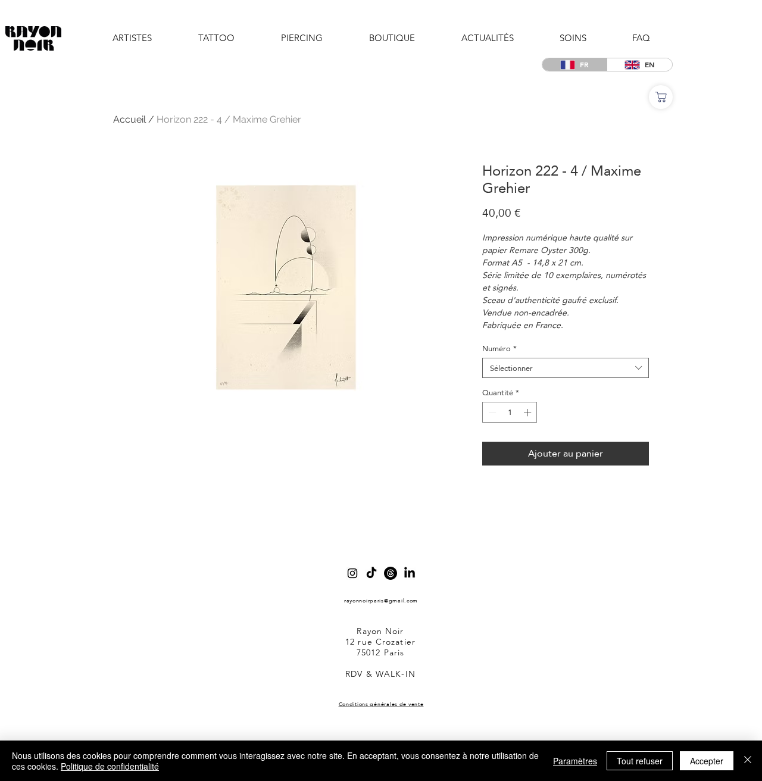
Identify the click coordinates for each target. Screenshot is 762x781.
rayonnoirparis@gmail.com (381, 600)
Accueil (129, 119)
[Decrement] (491, 412)
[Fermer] (748, 760)
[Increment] (528, 412)
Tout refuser (640, 761)
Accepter (706, 761)
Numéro (499, 348)
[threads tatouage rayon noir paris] (390, 573)
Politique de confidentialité (110, 766)
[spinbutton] (509, 412)
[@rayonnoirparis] (352, 573)
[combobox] (565, 368)
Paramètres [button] (575, 761)
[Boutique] (661, 97)
